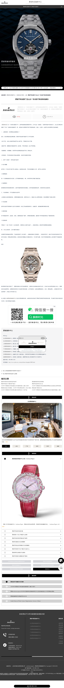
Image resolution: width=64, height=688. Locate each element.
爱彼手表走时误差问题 (17, 531)
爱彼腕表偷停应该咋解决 (38, 381)
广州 (27, 446)
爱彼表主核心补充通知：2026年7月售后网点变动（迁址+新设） (16, 387)
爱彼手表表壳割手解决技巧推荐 (19, 538)
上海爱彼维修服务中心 (11, 298)
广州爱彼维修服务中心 (35, 632)
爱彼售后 (4, 124)
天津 (47, 446)
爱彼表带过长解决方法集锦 (18, 552)
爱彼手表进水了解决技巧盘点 (8, 383)
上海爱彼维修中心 (7, 343)
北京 (6, 446)
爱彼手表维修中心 (16, 565)
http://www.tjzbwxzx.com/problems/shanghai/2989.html (22, 362)
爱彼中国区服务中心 (35, 618)
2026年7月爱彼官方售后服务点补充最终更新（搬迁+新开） (15, 385)
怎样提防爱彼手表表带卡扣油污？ (13, 370)
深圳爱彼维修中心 (7, 351)
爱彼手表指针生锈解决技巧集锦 (19, 556)
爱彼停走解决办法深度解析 (18, 541)
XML (32, 672)
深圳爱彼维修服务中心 (35, 635)
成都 (58, 446)
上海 (26, 95)
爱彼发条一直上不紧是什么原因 (19, 534)
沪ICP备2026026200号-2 (37, 670)
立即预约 (32, 346)
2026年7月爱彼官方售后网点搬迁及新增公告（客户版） (14, 390)
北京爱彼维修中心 (7, 338)
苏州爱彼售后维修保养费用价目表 (16, 561)
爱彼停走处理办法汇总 (37, 383)
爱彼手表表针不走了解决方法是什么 (21, 549)
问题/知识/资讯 (20, 95)
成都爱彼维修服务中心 (35, 638)
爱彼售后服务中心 (35, 2)
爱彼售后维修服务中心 (40, 666)
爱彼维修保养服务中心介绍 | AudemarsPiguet (23, 458)
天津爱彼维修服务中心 (35, 629)
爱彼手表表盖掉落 (47, 561)
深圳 (37, 446)
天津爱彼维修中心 (7, 354)
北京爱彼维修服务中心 (35, 623)
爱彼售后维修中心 (11, 95)
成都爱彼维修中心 (7, 357)
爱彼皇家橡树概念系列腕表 (16, 569)
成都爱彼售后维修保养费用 (47, 565)
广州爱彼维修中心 (7, 349)
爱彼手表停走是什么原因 (11, 373)
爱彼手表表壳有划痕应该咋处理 (8, 381)
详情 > (7, 441)
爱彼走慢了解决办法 (37, 387)
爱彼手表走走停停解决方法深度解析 (21, 545)
